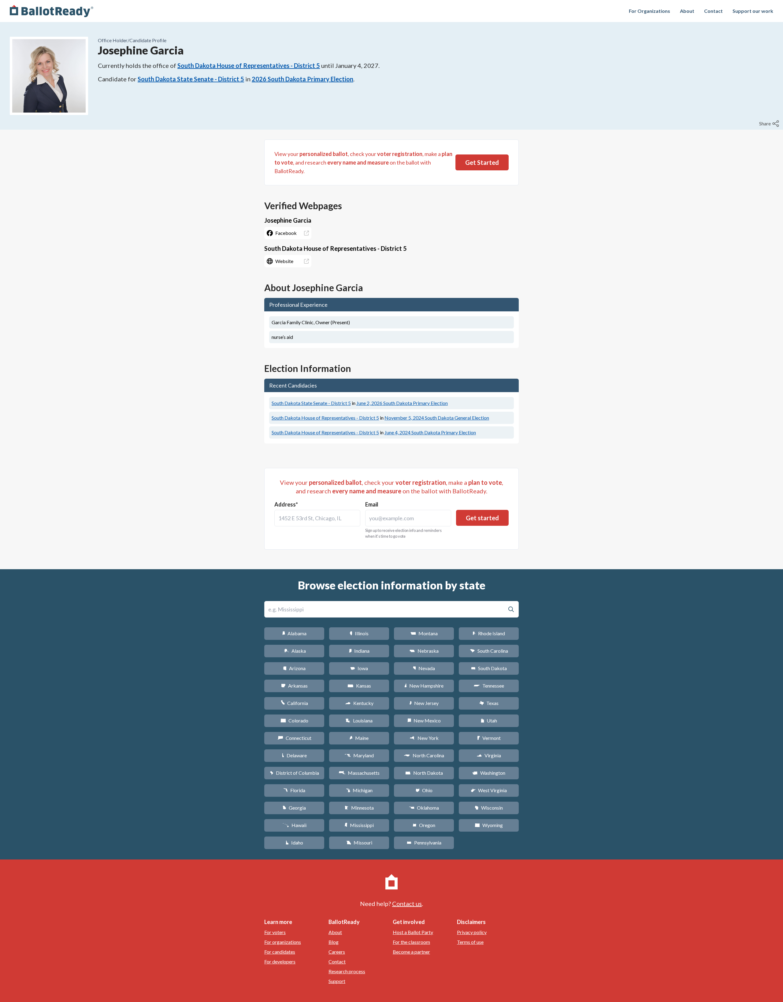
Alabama (294, 633)
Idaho (294, 842)
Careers (336, 952)
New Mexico (424, 720)
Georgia (294, 808)
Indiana (359, 651)
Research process (346, 971)
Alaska (294, 651)
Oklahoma (424, 808)
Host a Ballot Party (413, 932)
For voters (275, 932)
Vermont (489, 738)
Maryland (359, 755)
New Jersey (424, 703)
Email (371, 504)
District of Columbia (294, 773)
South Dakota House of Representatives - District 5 (248, 65)
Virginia (489, 755)
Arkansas (294, 685)
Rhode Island (489, 633)
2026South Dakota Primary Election (302, 79)
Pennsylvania (424, 842)
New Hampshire (423, 685)
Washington (488, 773)
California (294, 703)
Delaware (294, 755)
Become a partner (411, 952)
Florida (294, 790)
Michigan (359, 790)
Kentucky (359, 703)
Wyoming (489, 825)
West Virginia (489, 790)
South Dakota (489, 668)
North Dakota (424, 773)
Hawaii (294, 825)
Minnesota (359, 808)
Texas (489, 703)
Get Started (482, 162)
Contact (713, 11)
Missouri (359, 842)
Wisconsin (489, 808)
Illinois (359, 633)
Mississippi (359, 825)
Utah (489, 720)
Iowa (359, 668)
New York (424, 738)
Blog (333, 942)
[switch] (770, 123)
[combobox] (317, 518)
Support (336, 981)
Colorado (294, 720)
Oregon (424, 825)
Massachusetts (359, 773)
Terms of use (470, 942)
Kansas (359, 685)
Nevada (424, 668)
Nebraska (424, 651)
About (687, 11)
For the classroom (411, 942)
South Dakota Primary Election (402, 403)
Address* (286, 504)
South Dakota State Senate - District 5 (191, 79)
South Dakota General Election (436, 418)
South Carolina (489, 651)
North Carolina (424, 755)
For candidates (279, 952)
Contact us (407, 903)
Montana (424, 633)
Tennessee (488, 685)
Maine (359, 738)
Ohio (424, 790)
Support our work (753, 11)
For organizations (282, 942)
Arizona (294, 668)
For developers (279, 961)
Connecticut (294, 738)
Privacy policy (472, 932)
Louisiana (359, 720)
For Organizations (649, 11)
